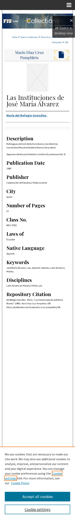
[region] (37, 483)
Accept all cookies (37, 496)
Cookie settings (37, 509)
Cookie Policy (20, 483)
